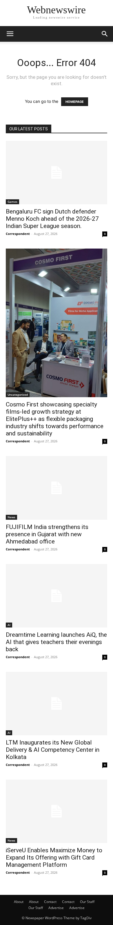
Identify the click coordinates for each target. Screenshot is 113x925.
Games (12, 202)
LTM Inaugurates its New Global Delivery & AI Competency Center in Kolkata (52, 749)
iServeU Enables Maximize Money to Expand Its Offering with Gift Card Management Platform (54, 857)
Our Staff (87, 901)
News (11, 517)
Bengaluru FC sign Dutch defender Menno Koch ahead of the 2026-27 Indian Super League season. (52, 218)
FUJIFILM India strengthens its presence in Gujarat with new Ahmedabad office (47, 534)
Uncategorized (18, 395)
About (18, 901)
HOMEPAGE (74, 102)
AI (9, 625)
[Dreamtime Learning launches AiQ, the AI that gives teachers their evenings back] (56, 595)
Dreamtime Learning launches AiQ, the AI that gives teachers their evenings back (56, 642)
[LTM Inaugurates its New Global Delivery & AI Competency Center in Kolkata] (56, 703)
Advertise (56, 907)
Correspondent (18, 233)
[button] (10, 34)
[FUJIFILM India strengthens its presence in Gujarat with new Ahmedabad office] (56, 487)
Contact (50, 901)
